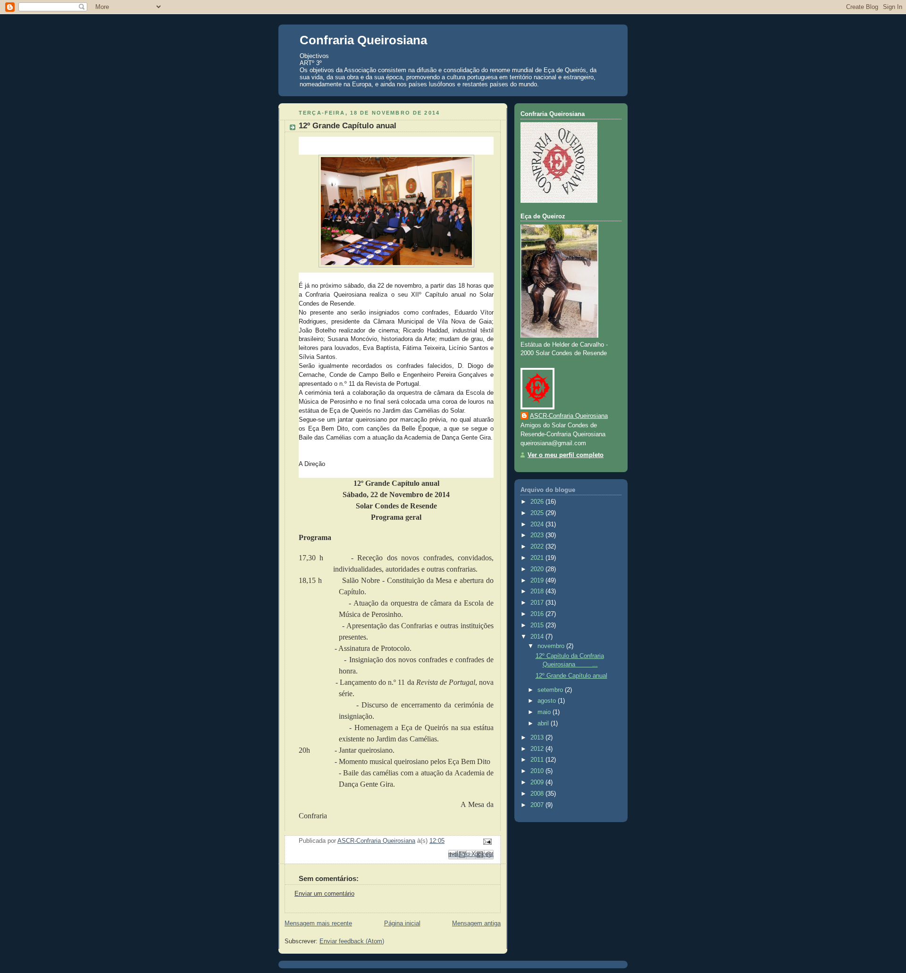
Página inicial (402, 923)
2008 (537, 793)
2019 (537, 580)
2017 (537, 602)
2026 (537, 502)
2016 (537, 614)
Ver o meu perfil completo (566, 455)
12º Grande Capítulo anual (571, 676)
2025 (537, 513)
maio (545, 712)
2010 (537, 771)
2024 (537, 524)
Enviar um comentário (324, 893)
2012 (537, 749)
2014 (537, 636)
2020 (537, 569)
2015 (537, 625)
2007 (537, 805)
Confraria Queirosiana (363, 40)
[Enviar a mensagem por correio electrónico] (486, 841)
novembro (551, 646)
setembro (551, 690)
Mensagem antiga (476, 923)
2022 (537, 546)
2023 (537, 535)
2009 (537, 782)
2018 (537, 591)
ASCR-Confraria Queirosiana (569, 416)
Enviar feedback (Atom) (351, 941)
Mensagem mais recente (318, 923)
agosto (547, 701)
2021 (537, 558)
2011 (537, 760)
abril (544, 723)
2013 (537, 737)
